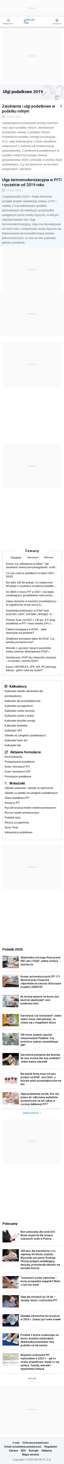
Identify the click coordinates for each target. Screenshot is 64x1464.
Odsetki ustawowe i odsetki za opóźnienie (29, 788)
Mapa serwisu (30, 1454)
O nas (16, 1442)
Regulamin (50, 1446)
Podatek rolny (13, 817)
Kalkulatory (18, 686)
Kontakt (34, 1450)
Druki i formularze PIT (17, 766)
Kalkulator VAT (13, 730)
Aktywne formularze (25, 752)
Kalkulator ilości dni (16, 740)
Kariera (13, 1450)
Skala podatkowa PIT (17, 797)
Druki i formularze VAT (18, 771)
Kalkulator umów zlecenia (20, 710)
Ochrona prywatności (35, 1442)
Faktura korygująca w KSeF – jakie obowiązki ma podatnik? (26, 631)
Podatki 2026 (12, 949)
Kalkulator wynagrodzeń (19, 705)
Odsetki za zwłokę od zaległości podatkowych (31, 793)
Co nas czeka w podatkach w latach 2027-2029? (30, 575)
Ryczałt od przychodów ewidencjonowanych (30, 807)
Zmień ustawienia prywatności (22, 1446)
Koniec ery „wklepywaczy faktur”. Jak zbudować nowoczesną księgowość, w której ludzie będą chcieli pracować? (32, 565)
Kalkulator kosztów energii (20, 720)
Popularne (16, 557)
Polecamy (9, 1223)
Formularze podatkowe (18, 776)
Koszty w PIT (12, 802)
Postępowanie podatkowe (20, 761)
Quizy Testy (11, 827)
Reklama (47, 1450)
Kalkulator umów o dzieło (19, 715)
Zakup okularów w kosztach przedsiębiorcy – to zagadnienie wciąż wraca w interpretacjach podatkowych (32, 603)
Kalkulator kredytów (16, 725)
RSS (23, 1450)
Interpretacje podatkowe (18, 832)
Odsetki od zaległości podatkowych (25, 735)
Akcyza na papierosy (17, 822)
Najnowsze (32, 557)
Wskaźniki (17, 783)
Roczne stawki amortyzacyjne (22, 812)
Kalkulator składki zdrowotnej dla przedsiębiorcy (24, 693)
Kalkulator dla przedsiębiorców (23, 701)
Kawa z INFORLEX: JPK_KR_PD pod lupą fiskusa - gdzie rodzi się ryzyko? (31, 668)
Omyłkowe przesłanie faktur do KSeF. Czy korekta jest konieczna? (30, 640)
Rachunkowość (14, 756)
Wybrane (48, 557)
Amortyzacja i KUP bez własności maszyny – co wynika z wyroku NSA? (31, 659)
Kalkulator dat (13, 745)
